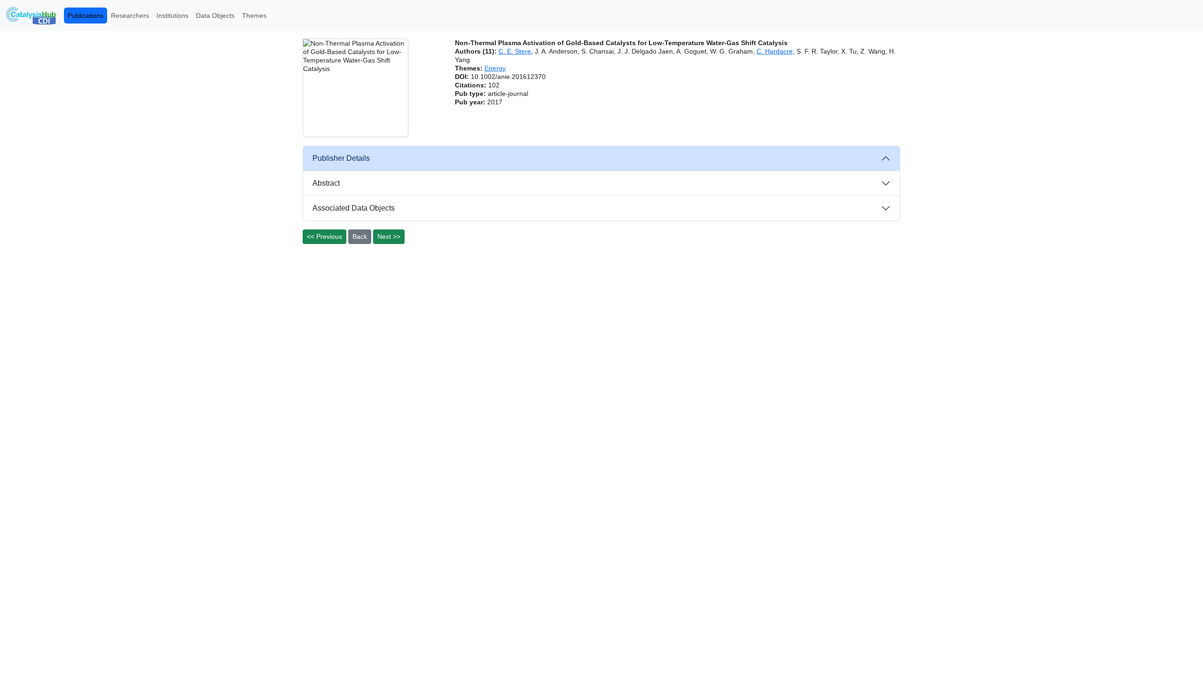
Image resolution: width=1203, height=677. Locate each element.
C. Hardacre (775, 51)
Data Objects (215, 15)
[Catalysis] (31, 15)
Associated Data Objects (353, 208)
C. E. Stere (515, 51)
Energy (495, 68)
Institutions (172, 15)
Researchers (130, 15)
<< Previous (324, 236)
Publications (85, 15)
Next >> (388, 236)
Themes (254, 15)
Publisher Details (341, 158)
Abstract (326, 183)
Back (359, 236)
